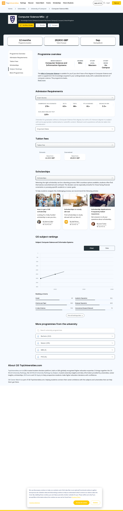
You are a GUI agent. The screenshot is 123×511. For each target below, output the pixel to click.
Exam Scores (42, 98)
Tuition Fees (14, 61)
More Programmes (16, 73)
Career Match (40, 3)
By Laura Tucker (101, 224)
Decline (95, 503)
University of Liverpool (38, 9)
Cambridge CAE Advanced (47, 103)
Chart (92, 248)
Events (48, 3)
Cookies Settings (34, 503)
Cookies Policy (76, 497)
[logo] (10, 3)
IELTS (64, 103)
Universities (22, 9)
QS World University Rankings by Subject (44, 373)
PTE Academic (88, 103)
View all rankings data (74, 315)
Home (10, 9)
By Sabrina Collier (48, 221)
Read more (42, 80)
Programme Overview (17, 54)
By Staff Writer (74, 221)
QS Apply (37, 375)
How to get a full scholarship (43, 210)
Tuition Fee (41, 145)
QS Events (27, 375)
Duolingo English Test (46, 112)
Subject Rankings (16, 69)
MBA (43, 350)
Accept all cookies (81, 503)
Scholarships (57, 3)
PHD (44, 357)
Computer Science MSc (31, 16)
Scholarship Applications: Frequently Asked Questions (101, 211)
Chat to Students (68, 3)
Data (107, 248)
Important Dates (43, 129)
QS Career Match (14, 380)
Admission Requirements (18, 58)
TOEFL (75, 103)
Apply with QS (98, 3)
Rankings (23, 3)
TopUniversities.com (15, 371)
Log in (108, 3)
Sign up (116, 3)
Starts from (50, 156)
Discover (31, 3)
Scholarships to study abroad (72, 210)
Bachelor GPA (104, 103)
